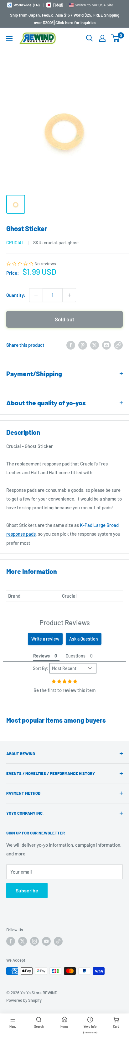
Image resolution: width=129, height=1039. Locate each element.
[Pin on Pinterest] (82, 345)
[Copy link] (118, 345)
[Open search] (89, 38)
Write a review (45, 639)
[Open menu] (9, 38)
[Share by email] (106, 345)
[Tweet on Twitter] (94, 345)
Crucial (15, 242)
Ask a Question (83, 639)
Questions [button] (75, 655)
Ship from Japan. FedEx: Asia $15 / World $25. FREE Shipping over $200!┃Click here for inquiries (64, 19)
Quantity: (15, 295)
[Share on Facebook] (70, 345)
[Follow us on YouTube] (46, 941)
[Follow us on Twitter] (22, 941)
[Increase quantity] (69, 295)
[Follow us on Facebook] (10, 941)
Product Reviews (64, 622)
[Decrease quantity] (36, 295)
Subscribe (27, 890)
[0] (116, 38)
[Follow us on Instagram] (34, 941)
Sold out (65, 319)
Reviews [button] (41, 655)
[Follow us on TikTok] (58, 941)
